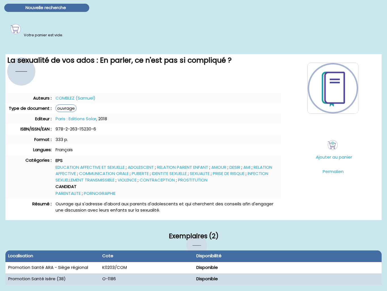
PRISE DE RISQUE (228, 173)
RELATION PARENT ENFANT (182, 167)
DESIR (234, 167)
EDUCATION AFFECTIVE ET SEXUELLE (90, 167)
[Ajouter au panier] (333, 145)
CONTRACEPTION (157, 180)
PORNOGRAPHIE (100, 193)
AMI (246, 167)
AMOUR (218, 167)
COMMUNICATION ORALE (104, 173)
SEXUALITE (200, 173)
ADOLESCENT (141, 167)
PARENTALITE (68, 193)
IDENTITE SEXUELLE (169, 173)
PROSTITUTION (192, 180)
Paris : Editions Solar (76, 119)
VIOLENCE (127, 180)
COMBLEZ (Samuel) (75, 98)
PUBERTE (140, 173)
